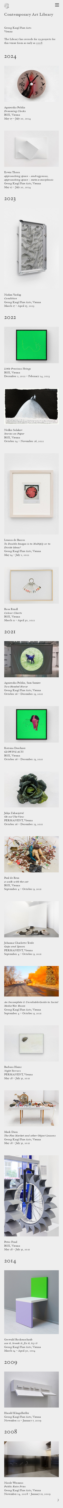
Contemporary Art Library (28, 15)
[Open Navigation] (57, 5)
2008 (39, 43)
